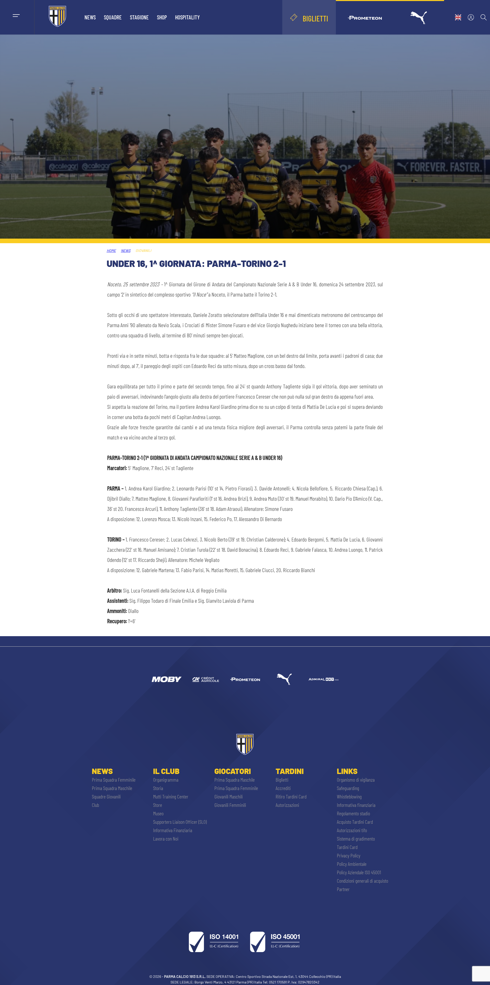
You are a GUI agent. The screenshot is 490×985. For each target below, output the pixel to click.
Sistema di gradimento (356, 838)
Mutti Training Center (170, 796)
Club (95, 805)
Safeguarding (348, 788)
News (90, 17)
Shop (162, 17)
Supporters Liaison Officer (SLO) (180, 822)
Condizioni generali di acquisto (362, 881)
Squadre (113, 17)
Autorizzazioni (287, 805)
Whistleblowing (349, 796)
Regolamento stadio (353, 813)
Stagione (139, 17)
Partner (343, 889)
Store (157, 805)
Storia (158, 788)
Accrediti (283, 788)
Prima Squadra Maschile (112, 788)
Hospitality (187, 17)
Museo (158, 813)
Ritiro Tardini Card (291, 796)
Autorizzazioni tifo (352, 830)
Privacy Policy (348, 855)
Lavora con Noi (165, 838)
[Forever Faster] (284, 679)
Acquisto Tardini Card (355, 822)
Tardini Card (347, 847)
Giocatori (232, 770)
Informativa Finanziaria (172, 830)
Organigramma (165, 780)
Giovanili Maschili (228, 796)
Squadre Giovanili (106, 796)
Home (111, 250)
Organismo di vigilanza (356, 780)
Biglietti (282, 780)
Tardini (290, 770)
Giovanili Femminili (230, 805)
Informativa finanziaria (356, 805)
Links (347, 770)
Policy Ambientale (351, 864)
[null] (166, 679)
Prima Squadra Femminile (114, 780)
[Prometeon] (245, 679)
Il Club (166, 770)
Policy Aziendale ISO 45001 (359, 872)
